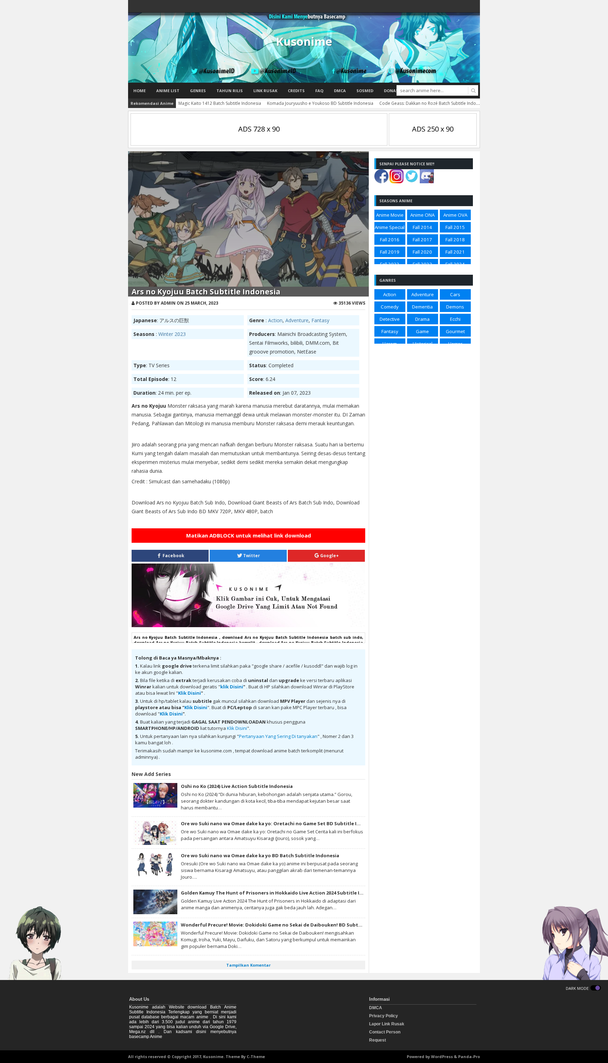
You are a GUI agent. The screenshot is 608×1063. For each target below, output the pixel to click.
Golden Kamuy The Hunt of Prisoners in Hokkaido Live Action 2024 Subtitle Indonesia (281, 893)
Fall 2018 (455, 239)
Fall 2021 (455, 252)
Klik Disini (189, 693)
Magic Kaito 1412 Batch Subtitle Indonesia (219, 103)
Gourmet (455, 331)
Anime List (167, 90)
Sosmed (364, 90)
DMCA (340, 90)
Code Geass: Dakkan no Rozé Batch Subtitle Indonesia (433, 103)
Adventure (297, 320)
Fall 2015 (455, 227)
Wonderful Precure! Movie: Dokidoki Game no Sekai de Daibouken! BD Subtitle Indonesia (286, 925)
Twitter (251, 556)
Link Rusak (265, 90)
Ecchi (455, 319)
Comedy (390, 307)
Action (275, 320)
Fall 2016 (389, 239)
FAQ (319, 90)
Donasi (392, 90)
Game (422, 331)
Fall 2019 (389, 252)
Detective (390, 319)
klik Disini (231, 686)
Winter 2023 (172, 334)
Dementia (422, 307)
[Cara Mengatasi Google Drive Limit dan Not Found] (248, 625)
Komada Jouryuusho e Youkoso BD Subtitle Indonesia (320, 103)
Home (139, 90)
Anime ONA (422, 215)
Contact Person (384, 1032)
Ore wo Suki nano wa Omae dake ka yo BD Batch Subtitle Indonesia (260, 855)
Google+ (329, 556)
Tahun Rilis (229, 90)
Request (377, 1040)
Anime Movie (390, 215)
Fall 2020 (422, 252)
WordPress (442, 1056)
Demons (455, 307)
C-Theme (256, 1056)
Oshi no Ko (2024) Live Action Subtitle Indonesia (237, 786)
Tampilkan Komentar (248, 965)
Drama (422, 319)
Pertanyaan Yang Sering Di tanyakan (278, 736)
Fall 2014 (422, 227)
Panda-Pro (469, 1056)
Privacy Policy (383, 1015)
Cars (455, 294)
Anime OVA (455, 215)
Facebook (173, 556)
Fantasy (320, 320)
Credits (296, 90)
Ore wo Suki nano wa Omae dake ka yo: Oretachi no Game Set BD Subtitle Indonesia (280, 823)
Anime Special (390, 227)
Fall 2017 (422, 239)
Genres (198, 90)
